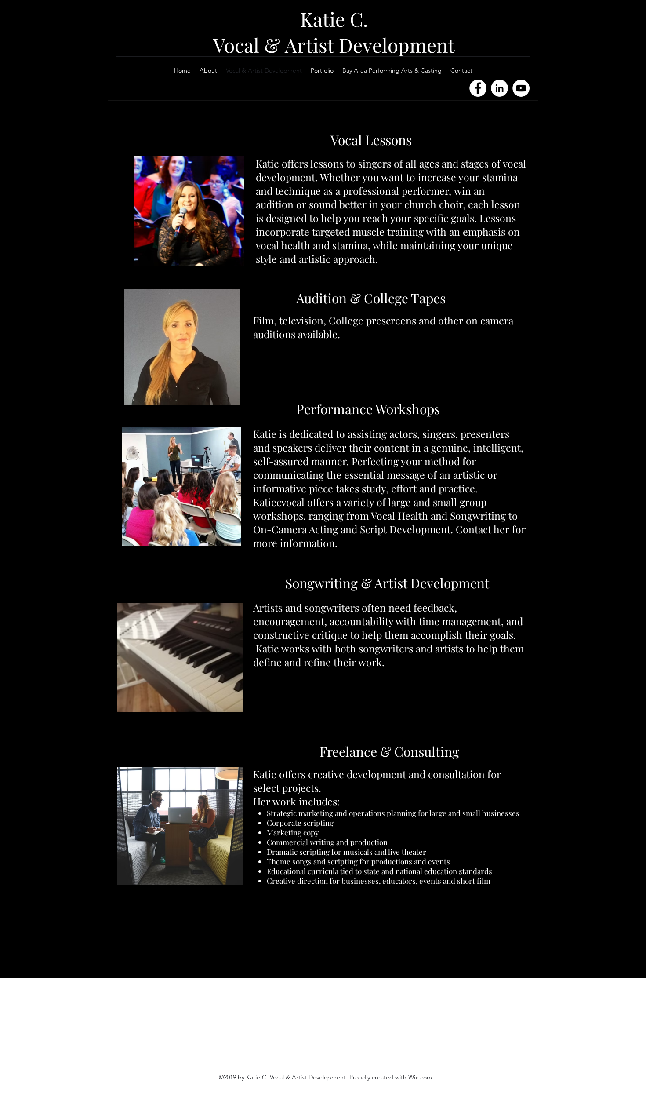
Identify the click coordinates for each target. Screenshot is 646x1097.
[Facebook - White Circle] (477, 88)
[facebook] (525, 68)
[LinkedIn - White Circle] (499, 88)
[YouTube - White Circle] (521, 88)
